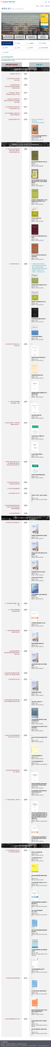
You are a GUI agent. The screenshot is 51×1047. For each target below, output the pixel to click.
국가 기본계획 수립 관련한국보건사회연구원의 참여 (19, 37)
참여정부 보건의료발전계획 (36, 852)
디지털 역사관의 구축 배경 (21, 1044)
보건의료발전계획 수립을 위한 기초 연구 (39, 882)
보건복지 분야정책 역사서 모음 (43, 37)
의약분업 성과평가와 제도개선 (37, 577)
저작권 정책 (3, 1044)
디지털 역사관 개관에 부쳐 (11, 1044)
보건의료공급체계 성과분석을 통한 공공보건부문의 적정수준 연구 (39, 791)
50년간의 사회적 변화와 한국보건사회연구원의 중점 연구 (8, 37)
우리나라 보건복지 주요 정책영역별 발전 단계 (31, 37)
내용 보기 (44, 26)
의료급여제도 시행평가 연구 (36, 701)
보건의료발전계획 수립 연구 (36, 857)
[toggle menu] (49, 2)
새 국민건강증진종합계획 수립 (37, 761)
